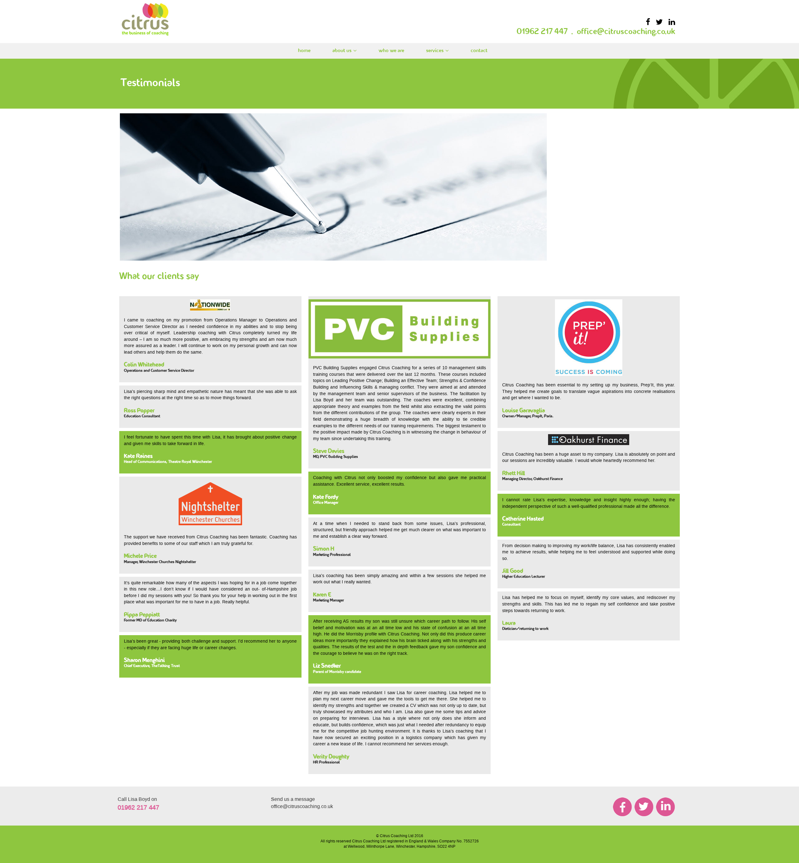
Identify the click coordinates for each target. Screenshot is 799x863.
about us (341, 50)
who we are (391, 50)
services (435, 50)
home (304, 50)
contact (479, 50)
